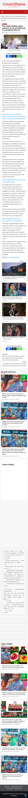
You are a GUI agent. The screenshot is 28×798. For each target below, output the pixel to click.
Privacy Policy (17, 788)
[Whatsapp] (19, 56)
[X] (14, 56)
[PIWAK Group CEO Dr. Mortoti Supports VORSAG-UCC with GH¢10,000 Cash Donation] (14, 411)
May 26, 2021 (16, 32)
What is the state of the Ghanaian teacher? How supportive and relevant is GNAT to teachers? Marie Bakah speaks (14, 116)
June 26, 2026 (15, 669)
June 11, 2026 (14, 724)
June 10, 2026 (15, 426)
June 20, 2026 (15, 399)
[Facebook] (8, 56)
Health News (5, 662)
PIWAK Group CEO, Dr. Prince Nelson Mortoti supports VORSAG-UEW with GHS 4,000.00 (14, 395)
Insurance (10, 417)
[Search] (25, 11)
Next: (14, 363)
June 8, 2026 (14, 456)
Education (5, 24)
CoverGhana (14, 4)
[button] (2, 12)
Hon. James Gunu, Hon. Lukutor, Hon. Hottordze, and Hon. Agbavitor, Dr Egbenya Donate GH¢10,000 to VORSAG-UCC (13, 721)
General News (5, 715)
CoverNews (22, 793)
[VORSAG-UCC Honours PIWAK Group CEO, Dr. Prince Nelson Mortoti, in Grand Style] (14, 737)
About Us (6, 786)
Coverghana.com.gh (7, 32)
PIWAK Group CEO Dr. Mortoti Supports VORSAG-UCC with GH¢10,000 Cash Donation (13, 423)
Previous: (13, 357)
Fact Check (10, 788)
